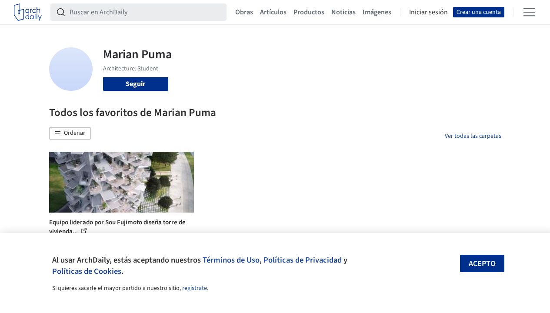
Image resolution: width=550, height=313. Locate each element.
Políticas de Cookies (86, 271)
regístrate (194, 288)
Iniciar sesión (428, 12)
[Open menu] (529, 12)
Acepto (482, 263)
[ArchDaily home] (28, 12)
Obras (244, 12)
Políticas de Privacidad (302, 260)
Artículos (273, 12)
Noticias (343, 12)
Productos (308, 12)
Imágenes (377, 12)
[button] (70, 133)
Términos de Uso (231, 260)
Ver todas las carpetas (473, 136)
